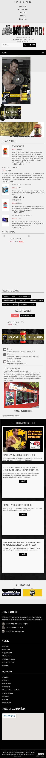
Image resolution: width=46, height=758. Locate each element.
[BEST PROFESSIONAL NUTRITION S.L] (23, 30)
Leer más (23, 481)
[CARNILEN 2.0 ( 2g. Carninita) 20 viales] (5, 189)
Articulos (5, 699)
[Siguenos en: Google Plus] (20, 2)
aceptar (40, 754)
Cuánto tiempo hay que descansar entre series (19, 455)
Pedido (24, 16)
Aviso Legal (6, 696)
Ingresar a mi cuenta (8, 662)
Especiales (6, 677)
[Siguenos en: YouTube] (23, 2)
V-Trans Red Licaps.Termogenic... (22, 215)
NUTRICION (6, 304)
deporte (15, 304)
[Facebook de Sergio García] (30, 2)
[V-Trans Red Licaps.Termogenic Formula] (5, 220)
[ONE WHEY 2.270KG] (5, 151)
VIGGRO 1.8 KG (16, 200)
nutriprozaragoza (22, 300)
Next (29, 236)
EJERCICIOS (24, 304)
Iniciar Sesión (23, 19)
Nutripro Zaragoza (8, 693)
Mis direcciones (7, 656)
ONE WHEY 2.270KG (18, 146)
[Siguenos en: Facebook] (14, 2)
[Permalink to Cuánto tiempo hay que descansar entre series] (23, 439)
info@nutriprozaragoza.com (17, 631)
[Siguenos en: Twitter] (17, 2)
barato (13, 296)
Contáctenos (6, 687)
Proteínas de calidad (8, 300)
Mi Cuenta (6, 646)
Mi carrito (23, 13)
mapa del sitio (7, 703)
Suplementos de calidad (36, 300)
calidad (32, 304)
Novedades (6, 680)
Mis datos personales (9, 659)
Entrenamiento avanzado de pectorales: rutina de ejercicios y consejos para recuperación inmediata (20, 468)
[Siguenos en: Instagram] (27, 2)
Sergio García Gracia (24, 296)
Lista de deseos (24, 9)
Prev (4, 236)
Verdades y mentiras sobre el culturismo (17, 505)
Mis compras (6, 649)
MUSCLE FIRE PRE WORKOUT (10, 167)
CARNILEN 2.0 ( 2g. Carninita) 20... (22, 184)
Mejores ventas (7, 683)
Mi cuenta (23, 6)
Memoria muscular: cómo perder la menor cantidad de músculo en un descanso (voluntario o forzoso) (22, 543)
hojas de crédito (7, 653)
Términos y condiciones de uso (11, 690)
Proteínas (5, 296)
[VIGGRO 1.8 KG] (5, 205)
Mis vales (5, 665)
